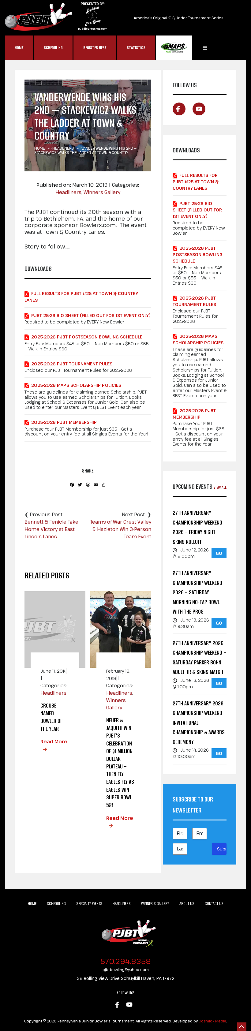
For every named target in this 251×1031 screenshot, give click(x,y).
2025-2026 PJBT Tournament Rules (71, 364)
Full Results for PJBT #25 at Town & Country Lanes (81, 296)
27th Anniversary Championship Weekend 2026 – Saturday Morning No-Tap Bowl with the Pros (197, 592)
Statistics (136, 47)
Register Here (94, 47)
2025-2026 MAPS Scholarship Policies (76, 385)
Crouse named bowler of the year (51, 717)
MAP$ (174, 47)
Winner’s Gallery (155, 903)
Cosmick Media (212, 1020)
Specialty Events (89, 903)
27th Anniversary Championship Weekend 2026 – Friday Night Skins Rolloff (197, 527)
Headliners (63, 148)
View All (220, 487)
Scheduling (53, 47)
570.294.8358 (125, 961)
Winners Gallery (102, 192)
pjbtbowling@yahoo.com (126, 969)
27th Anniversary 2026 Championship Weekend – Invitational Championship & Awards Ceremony (199, 723)
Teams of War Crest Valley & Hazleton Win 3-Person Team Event (120, 529)
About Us (186, 903)
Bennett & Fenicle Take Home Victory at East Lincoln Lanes (51, 529)
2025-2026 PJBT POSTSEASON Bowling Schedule (86, 337)
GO (219, 553)
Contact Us (214, 903)
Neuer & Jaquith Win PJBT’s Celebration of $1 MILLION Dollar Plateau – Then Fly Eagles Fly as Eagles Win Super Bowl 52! (120, 762)
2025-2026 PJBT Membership (64, 422)
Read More (53, 741)
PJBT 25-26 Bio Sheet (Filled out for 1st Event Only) (91, 315)
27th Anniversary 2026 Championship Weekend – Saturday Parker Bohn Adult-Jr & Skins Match (199, 657)
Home (19, 47)
